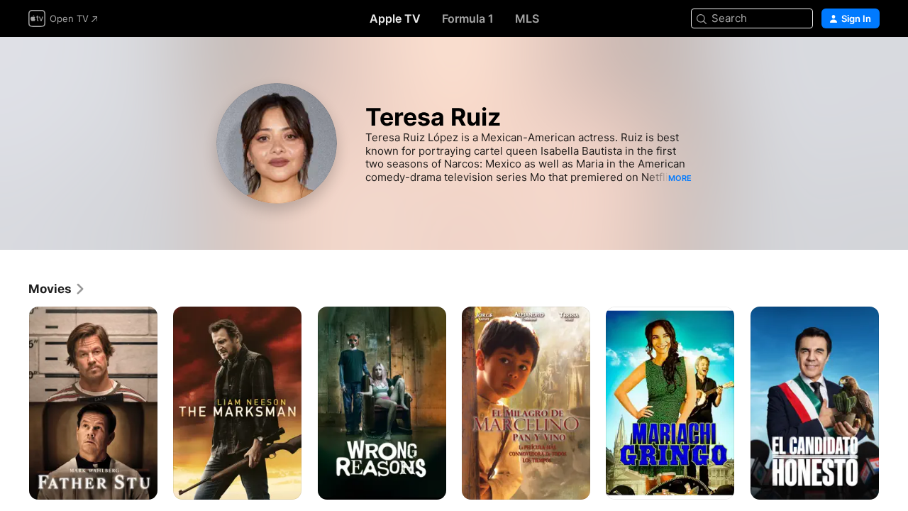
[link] (57, 289)
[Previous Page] (14, 403)
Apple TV (395, 18)
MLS (527, 18)
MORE (680, 178)
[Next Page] (894, 403)
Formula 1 (468, 18)
